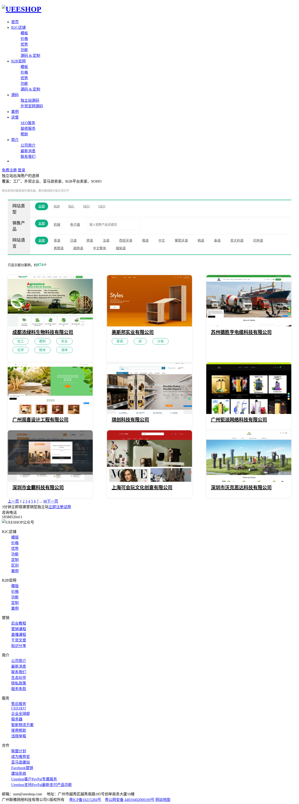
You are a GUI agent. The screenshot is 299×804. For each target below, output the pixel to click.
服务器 (16, 719)
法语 (106, 240)
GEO (101, 206)
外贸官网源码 (32, 106)
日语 (73, 240)
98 (45, 501)
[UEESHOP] (21, 9)
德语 (89, 240)
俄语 (145, 240)
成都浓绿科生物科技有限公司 (42, 332)
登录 (21, 170)
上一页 (13, 501)
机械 (57, 224)
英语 (57, 240)
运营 (15, 117)
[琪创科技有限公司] (149, 413)
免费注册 (9, 170)
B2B (57, 206)
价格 (24, 39)
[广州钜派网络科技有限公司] (248, 413)
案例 (15, 112)
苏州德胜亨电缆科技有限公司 (241, 332)
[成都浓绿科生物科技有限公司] (50, 325)
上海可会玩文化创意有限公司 (142, 487)
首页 (15, 22)
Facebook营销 (22, 768)
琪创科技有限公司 (130, 419)
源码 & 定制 (30, 56)
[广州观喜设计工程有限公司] (50, 413)
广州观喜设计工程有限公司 (40, 419)
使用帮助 (18, 730)
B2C (71, 206)
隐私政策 (18, 683)
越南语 (78, 248)
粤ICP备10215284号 (85, 800)
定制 (15, 560)
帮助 (24, 134)
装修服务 (28, 128)
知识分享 (18, 646)
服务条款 (18, 689)
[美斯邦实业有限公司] (149, 325)
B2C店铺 (18, 27)
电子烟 (75, 224)
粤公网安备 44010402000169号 (129, 800)
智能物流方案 (22, 725)
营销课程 (18, 629)
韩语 (201, 240)
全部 (41, 206)
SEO (86, 206)
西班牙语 (125, 240)
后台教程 (18, 623)
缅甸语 (121, 248)
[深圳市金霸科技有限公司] (50, 480)
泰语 (217, 240)
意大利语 (236, 240)
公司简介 (28, 145)
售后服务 (18, 704)
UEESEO (18, 708)
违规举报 (18, 736)
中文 (161, 240)
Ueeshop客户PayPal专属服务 (34, 779)
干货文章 (18, 640)
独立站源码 (30, 100)
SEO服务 (28, 123)
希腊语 (59, 248)
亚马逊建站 (20, 762)
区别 (15, 565)
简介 (15, 140)
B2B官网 (18, 61)
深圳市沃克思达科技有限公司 (241, 487)
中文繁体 (99, 248)
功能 (24, 50)
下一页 (52, 501)
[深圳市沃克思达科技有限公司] (248, 480)
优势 (24, 44)
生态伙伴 (18, 678)
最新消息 (28, 151)
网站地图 (162, 800)
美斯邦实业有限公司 (133, 332)
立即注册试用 (60, 507)
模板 (24, 33)
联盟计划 (18, 751)
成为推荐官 (20, 757)
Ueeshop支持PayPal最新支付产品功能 (41, 785)
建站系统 (18, 773)
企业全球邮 (20, 714)
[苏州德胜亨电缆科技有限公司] (248, 325)
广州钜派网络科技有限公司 (239, 419)
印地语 (258, 240)
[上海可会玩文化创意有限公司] (149, 480)
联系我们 (28, 157)
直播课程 (18, 635)
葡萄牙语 (181, 240)
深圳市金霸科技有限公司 (38, 487)
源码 (15, 95)
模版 (15, 537)
